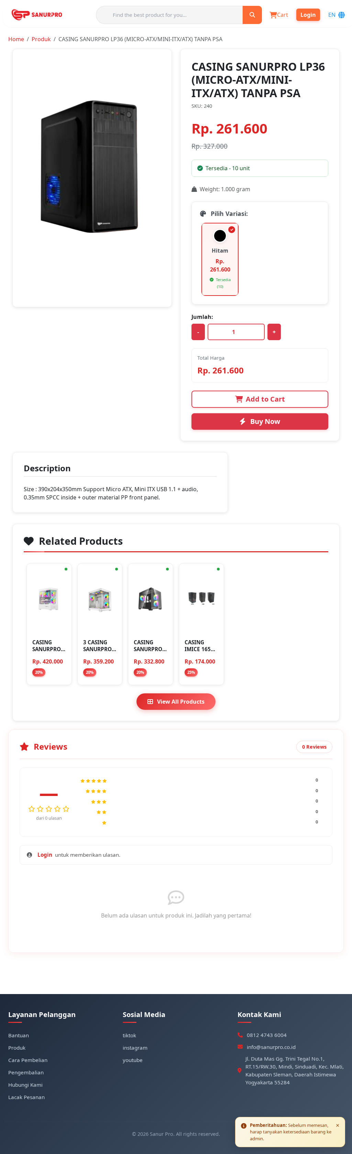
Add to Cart (265, 399)
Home (16, 39)
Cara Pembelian (27, 1060)
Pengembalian (26, 1072)
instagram (135, 1047)
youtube (133, 1060)
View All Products (180, 701)
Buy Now (264, 421)
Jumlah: (202, 317)
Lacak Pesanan (26, 1097)
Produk (41, 39)
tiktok (129, 1035)
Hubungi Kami (25, 1084)
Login (44, 854)
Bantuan (18, 1035)
